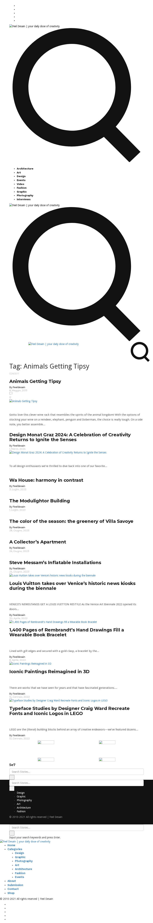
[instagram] (18, 5)
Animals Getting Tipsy (35, 381)
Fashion (21, 187)
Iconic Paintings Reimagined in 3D (49, 671)
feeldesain (19, 387)
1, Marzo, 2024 (17, 448)
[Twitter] (18, 13)
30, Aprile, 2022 (18, 618)
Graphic (22, 191)
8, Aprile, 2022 (17, 660)
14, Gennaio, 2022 (19, 696)
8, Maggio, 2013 (18, 390)
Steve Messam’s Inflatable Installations (55, 562)
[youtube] (18, 16)
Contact (13, 889)
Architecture (25, 168)
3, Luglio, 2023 (17, 489)
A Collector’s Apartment (37, 542)
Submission (15, 885)
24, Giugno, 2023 (19, 571)
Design (21, 176)
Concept (14, 373)
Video (20, 184)
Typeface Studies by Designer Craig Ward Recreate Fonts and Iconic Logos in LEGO (69, 711)
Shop (11, 893)
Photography (25, 195)
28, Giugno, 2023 (19, 530)
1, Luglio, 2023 (17, 509)
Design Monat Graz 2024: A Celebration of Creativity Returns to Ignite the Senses (70, 437)
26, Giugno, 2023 (19, 551)
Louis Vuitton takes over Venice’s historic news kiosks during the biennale (72, 586)
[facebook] (18, 9)
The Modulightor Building (39, 500)
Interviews (24, 199)
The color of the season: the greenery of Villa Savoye (71, 521)
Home (11, 845)
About (11, 881)
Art (19, 172)
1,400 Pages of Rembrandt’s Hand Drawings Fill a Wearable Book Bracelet (66, 632)
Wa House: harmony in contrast (46, 480)
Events (21, 180)
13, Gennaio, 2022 (19, 738)
